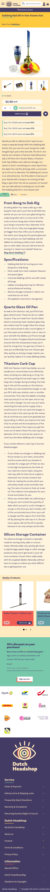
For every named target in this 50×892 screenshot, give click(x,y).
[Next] (30, 629)
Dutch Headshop (9, 889)
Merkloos (16, 24)
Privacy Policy (24, 854)
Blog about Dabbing (13, 252)
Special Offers (24, 868)
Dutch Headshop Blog (24, 875)
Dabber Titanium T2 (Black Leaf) (17, 613)
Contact (24, 841)
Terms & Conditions (24, 847)
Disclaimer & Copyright (24, 881)
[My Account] (44, 4)
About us (24, 834)
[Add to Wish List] (45, 113)
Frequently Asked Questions (24, 800)
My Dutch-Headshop (24, 827)
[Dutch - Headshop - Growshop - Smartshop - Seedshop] (13, 3)
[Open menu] (3, 4)
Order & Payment (24, 786)
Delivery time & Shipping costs (24, 793)
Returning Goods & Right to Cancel (24, 813)
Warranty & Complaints (24, 806)
